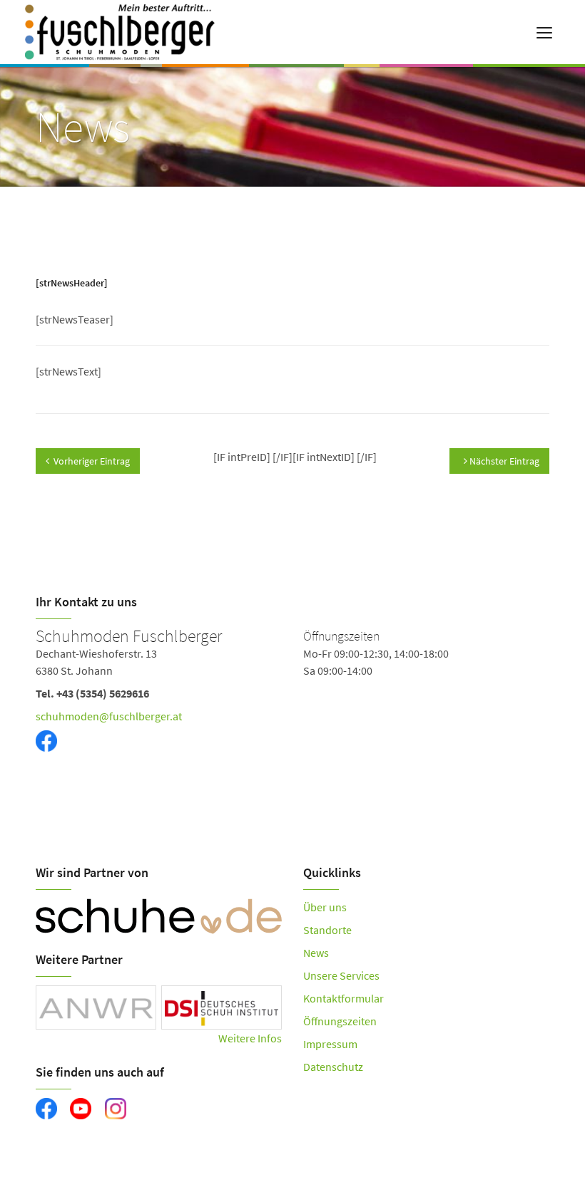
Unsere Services (341, 975)
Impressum (330, 1044)
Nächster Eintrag (503, 461)
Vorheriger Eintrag (92, 461)
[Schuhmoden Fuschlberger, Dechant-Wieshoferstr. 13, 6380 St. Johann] (292, 707)
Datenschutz (333, 1066)
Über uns (325, 907)
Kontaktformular (343, 998)
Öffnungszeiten (340, 1021)
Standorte (327, 930)
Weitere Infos (250, 1038)
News (316, 952)
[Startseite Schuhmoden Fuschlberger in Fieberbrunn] (148, 32)
